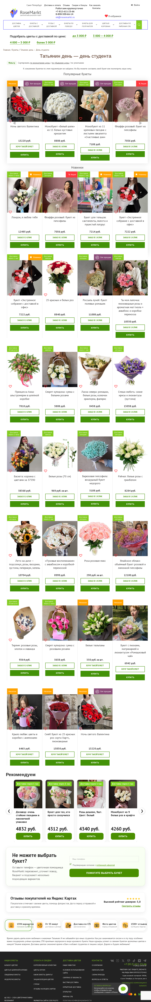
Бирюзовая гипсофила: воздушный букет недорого (95, 479)
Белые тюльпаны (95, 645)
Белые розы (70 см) (60, 476)
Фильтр (11, 63)
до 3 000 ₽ (79, 36)
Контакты (96, 8)
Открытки (67, 992)
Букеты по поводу (68, 24)
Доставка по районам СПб (125, 24)
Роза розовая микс (95, 560)
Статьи (36, 984)
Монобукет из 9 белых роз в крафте (123, 813)
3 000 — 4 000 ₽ (103, 36)
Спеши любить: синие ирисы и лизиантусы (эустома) (130, 395)
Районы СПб (68, 996)
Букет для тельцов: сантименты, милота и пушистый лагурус (95, 221)
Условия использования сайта (73, 971)
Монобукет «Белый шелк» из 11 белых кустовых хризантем (60, 130)
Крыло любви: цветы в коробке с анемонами (24, 735)
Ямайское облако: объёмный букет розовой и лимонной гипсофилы (130, 564)
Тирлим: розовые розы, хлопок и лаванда (25, 647)
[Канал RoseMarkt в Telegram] (145, 960)
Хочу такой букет (24, 146)
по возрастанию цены (40, 63)
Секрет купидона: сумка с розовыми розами (59, 647)
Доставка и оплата (52, 5)
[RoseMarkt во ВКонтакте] (112, 960)
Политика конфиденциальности (77, 1000)
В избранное (114, 16)
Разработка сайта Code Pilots (46, 1000)
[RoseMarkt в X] (123, 960)
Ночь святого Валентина (24, 126)
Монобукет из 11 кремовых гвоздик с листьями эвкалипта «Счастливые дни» (95, 132)
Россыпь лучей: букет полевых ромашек (95, 301)
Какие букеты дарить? (43, 975)
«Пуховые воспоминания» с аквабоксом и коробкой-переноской (60, 564)
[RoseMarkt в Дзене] (139, 960)
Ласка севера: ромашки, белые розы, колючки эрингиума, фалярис (95, 395)
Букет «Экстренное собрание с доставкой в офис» (130, 221)
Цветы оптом (39, 970)
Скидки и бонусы (79, 5)
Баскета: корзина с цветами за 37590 (24, 478)
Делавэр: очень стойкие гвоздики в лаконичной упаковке (27, 817)
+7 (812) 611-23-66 (135, 964)
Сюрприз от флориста (72, 978)
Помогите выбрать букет (104, 873)
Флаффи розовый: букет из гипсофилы (130, 128)
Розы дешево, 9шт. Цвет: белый (90, 813)
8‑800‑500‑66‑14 (64, 14)
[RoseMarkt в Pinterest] (128, 960)
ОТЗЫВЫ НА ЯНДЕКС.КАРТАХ (45, 989)
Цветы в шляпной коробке (15, 970)
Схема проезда (98, 975)
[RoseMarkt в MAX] (117, 960)
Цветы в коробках (105, 24)
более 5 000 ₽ (46, 42)
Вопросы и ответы (100, 979)
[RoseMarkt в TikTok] (134, 960)
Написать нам (98, 970)
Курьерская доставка (72, 987)
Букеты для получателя (87, 24)
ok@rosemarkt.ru (65, 17)
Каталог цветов (11, 965)
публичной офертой (105, 865)
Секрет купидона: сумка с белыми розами (59, 393)
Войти (136, 5)
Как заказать (94, 5)
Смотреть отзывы (131, 906)
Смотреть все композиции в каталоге (134, 984)
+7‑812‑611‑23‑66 (65, 11)
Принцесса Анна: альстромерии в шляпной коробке (24, 395)
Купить (25, 154)
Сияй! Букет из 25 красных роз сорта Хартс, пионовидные (60, 737)
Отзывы (66, 5)
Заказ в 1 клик (60, 146)
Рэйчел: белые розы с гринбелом (130, 478)
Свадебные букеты (12, 975)
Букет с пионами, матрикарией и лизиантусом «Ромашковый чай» (130, 651)
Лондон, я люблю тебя (25, 217)
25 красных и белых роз (60, 300)
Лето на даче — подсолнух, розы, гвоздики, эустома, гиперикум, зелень (24, 564)
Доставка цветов (16, 24)
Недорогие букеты (12, 979)
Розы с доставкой (51, 24)
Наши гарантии (69, 965)
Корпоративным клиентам (45, 965)
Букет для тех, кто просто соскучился (59, 813)
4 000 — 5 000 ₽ (20, 42)
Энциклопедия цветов (44, 979)
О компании (97, 965)
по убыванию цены (60, 63)
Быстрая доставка (70, 982)
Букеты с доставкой (34, 24)
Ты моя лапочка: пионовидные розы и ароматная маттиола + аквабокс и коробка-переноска (130, 307)
